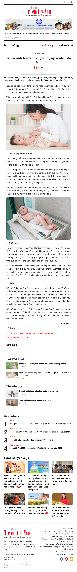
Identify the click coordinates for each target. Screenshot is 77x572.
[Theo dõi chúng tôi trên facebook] (64, 2)
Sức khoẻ (47, 33)
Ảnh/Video (7, 38)
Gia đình (41, 33)
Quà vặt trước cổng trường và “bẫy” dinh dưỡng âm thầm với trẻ (14, 511)
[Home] (5, 33)
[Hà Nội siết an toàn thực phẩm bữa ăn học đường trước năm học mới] (62, 467)
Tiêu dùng (54, 33)
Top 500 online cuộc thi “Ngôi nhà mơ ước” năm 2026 (32, 440)
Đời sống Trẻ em (22, 33)
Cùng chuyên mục (16, 458)
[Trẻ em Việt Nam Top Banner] (38, 24)
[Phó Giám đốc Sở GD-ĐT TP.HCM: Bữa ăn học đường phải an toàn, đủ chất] (62, 499)
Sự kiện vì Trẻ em (16, 38)
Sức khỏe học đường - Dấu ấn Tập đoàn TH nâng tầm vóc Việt (38, 511)
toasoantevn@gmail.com (65, 552)
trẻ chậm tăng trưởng (15, 333)
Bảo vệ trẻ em (11, 33)
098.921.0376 (68, 554)
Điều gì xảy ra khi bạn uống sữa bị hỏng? (35, 400)
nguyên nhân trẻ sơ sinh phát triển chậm (40, 333)
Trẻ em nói (67, 33)
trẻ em (27, 337)
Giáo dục (35, 33)
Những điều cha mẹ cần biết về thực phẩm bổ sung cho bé (42, 363)
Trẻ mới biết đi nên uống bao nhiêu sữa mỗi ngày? (39, 391)
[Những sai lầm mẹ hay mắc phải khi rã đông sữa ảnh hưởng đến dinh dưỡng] (12, 375)
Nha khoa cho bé (64, 45)
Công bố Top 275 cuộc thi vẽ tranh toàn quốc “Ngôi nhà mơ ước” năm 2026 (40, 424)
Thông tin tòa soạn (10, 565)
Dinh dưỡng (11, 45)
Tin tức (13, 421)
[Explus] (38, 351)
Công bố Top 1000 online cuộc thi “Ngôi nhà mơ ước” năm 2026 (36, 448)
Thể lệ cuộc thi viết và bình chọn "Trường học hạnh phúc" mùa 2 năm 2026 (40, 432)
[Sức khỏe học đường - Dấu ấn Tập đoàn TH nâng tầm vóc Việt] (38, 499)
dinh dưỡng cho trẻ (14, 337)
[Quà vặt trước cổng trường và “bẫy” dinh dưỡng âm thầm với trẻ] (14, 499)
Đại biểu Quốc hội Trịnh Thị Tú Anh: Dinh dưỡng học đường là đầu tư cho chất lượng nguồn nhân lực (14, 481)
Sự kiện (29, 33)
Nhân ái (60, 33)
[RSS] (68, 2)
